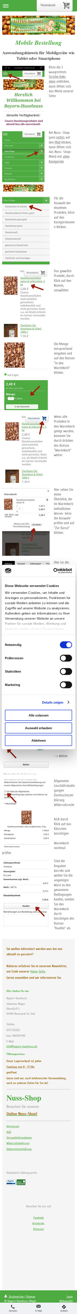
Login (70, 1297)
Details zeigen (52, 702)
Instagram (38, 1223)
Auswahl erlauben (38, 728)
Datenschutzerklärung (19, 1149)
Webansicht (66, 1301)
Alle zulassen (39, 715)
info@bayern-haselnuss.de (21, 1046)
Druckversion (16, 1297)
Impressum (12, 1126)
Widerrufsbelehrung (18, 1143)
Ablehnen (38, 740)
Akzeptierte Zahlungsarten (21, 1173)
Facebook (38, 1218)
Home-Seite (37, 971)
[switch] (66, 658)
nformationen (19, 1138)
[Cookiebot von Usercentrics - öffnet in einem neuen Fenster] (54, 570)
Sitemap (30, 1297)
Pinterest (38, 1229)
